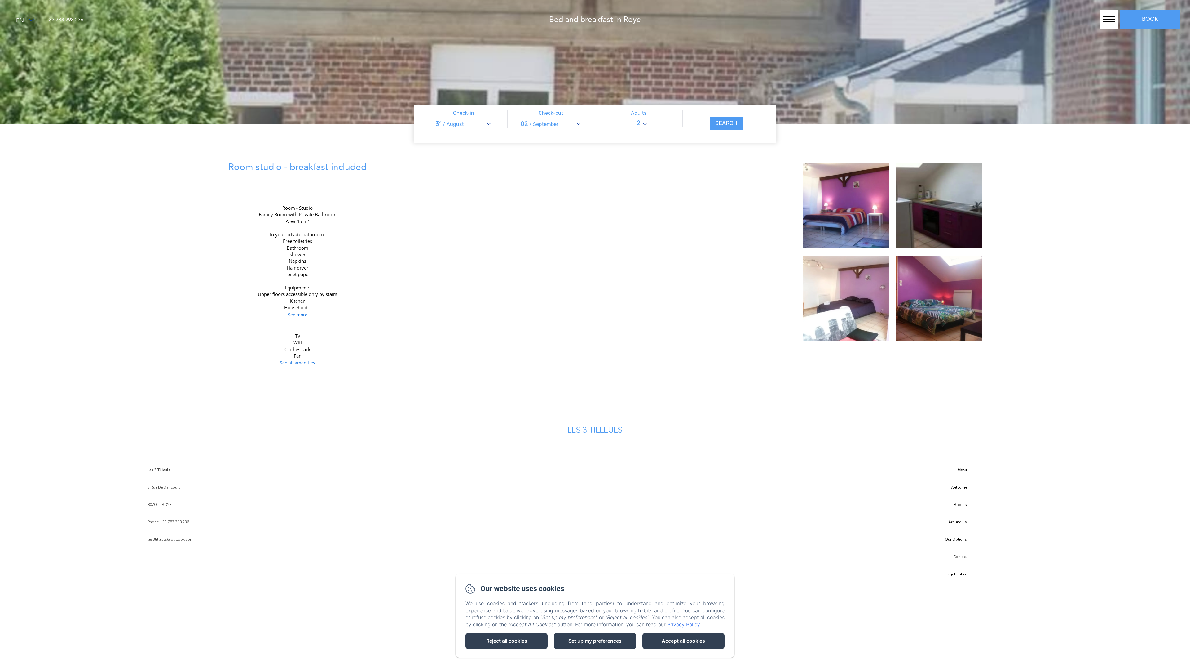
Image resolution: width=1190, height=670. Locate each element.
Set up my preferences (595, 641)
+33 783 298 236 (64, 20)
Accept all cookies (683, 641)
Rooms (960, 504)
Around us (957, 522)
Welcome (958, 487)
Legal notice (956, 574)
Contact (960, 556)
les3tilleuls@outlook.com (170, 539)
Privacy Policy (683, 624)
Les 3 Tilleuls (595, 430)
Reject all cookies (506, 641)
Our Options (956, 539)
